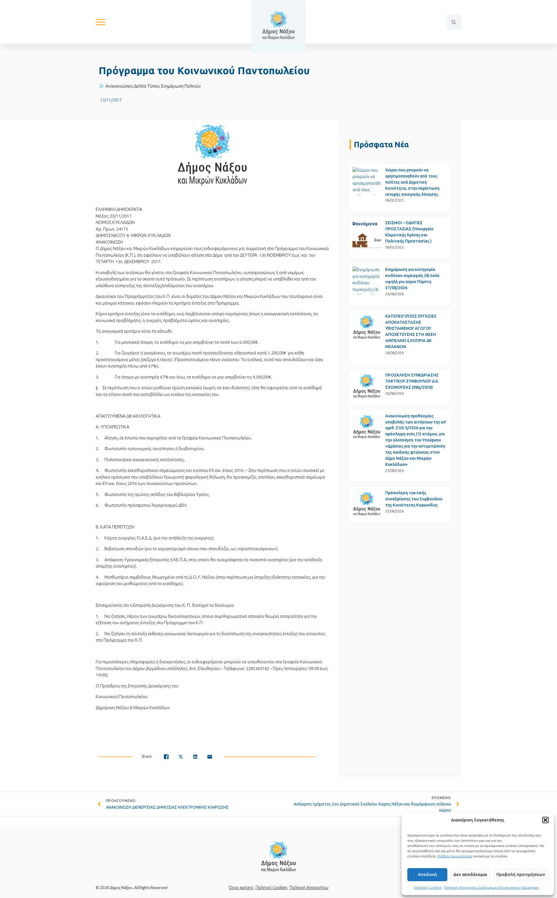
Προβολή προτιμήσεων (520, 874)
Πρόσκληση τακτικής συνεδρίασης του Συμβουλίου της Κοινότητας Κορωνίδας (413, 498)
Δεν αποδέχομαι (470, 874)
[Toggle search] (453, 22)
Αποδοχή (427, 874)
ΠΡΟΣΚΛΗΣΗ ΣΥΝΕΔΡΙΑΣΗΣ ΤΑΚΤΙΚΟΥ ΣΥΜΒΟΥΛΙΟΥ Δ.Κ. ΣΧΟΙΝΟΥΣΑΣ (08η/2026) (412, 381)
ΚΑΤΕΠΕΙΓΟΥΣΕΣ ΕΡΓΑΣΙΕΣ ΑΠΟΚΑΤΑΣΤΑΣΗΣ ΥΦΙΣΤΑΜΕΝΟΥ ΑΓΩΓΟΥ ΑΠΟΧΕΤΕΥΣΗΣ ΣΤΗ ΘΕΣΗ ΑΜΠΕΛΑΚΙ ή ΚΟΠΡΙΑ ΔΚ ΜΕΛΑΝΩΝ (411, 331)
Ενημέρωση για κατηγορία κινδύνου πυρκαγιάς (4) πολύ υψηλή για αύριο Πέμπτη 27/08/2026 (412, 278)
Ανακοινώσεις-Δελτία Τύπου (133, 86)
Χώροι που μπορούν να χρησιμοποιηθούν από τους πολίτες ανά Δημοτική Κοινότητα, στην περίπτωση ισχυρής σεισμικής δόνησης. (412, 182)
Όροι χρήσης (241, 887)
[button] (545, 820)
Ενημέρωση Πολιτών (181, 86)
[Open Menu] (100, 22)
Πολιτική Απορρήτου (309, 887)
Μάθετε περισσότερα (454, 856)
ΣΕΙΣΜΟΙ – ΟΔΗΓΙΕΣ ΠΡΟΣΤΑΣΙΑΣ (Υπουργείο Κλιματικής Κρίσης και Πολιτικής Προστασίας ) (409, 231)
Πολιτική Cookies (427, 887)
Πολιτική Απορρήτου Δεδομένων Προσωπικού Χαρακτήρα (491, 887)
